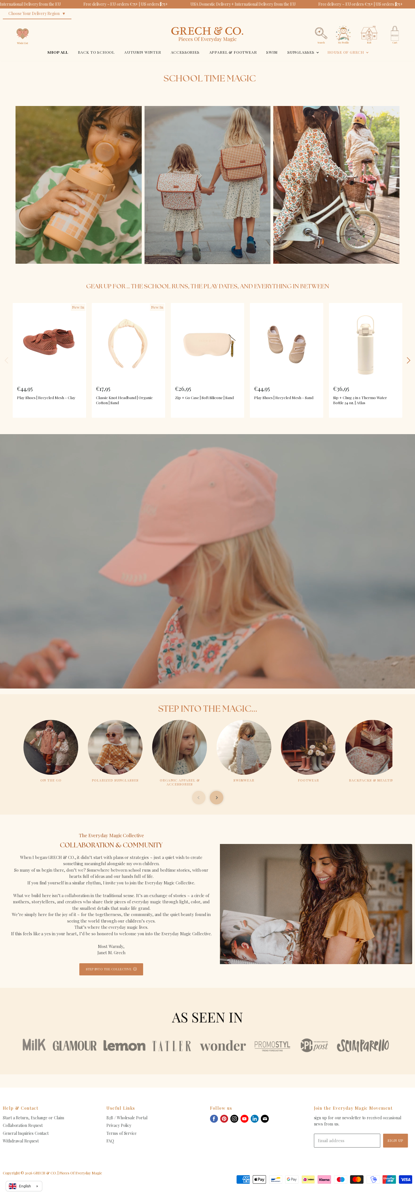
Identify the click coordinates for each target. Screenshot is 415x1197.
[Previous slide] (199, 797)
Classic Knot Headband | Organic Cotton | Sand (124, 400)
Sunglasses (301, 52)
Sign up (395, 1140)
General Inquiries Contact (26, 1133)
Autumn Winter (142, 52)
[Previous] (7, 360)
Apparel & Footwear (233, 52)
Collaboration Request (22, 1125)
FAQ (110, 1141)
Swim (272, 52)
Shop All (57, 52)
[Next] (408, 360)
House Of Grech (346, 52)
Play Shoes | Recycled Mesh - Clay (46, 397)
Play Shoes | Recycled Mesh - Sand (283, 397)
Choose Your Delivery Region (34, 13)
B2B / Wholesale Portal (126, 1117)
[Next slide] (216, 797)
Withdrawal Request (21, 1141)
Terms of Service (121, 1133)
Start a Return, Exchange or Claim (33, 1117)
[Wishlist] (22, 23)
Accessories (185, 52)
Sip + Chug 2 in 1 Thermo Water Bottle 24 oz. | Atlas (360, 400)
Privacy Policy (118, 1125)
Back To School (96, 52)
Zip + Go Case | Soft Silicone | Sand (204, 397)
